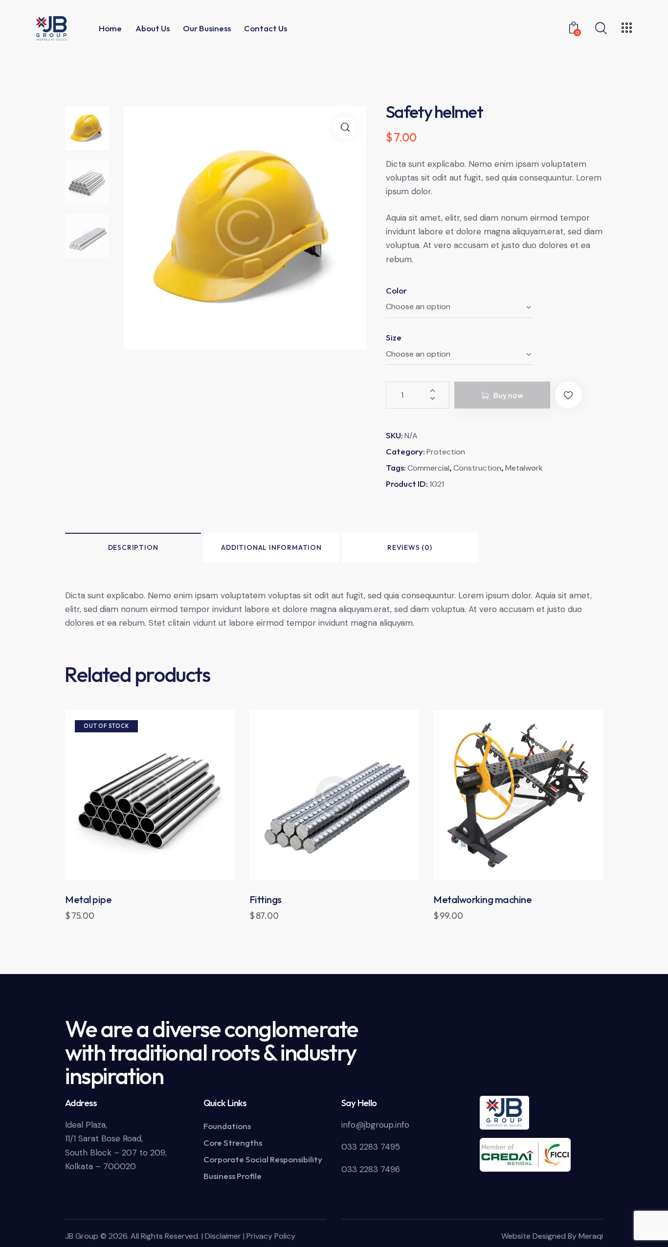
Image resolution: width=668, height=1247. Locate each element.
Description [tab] (133, 547)
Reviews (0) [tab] (409, 547)
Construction (477, 468)
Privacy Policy (270, 1236)
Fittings (265, 899)
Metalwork (524, 468)
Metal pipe (88, 899)
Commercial (428, 468)
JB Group (81, 1236)
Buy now (508, 395)
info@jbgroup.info (375, 1124)
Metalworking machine (482, 899)
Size (393, 337)
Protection (445, 452)
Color (396, 290)
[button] (345, 127)
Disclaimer (223, 1236)
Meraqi (591, 1236)
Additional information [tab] (271, 547)
